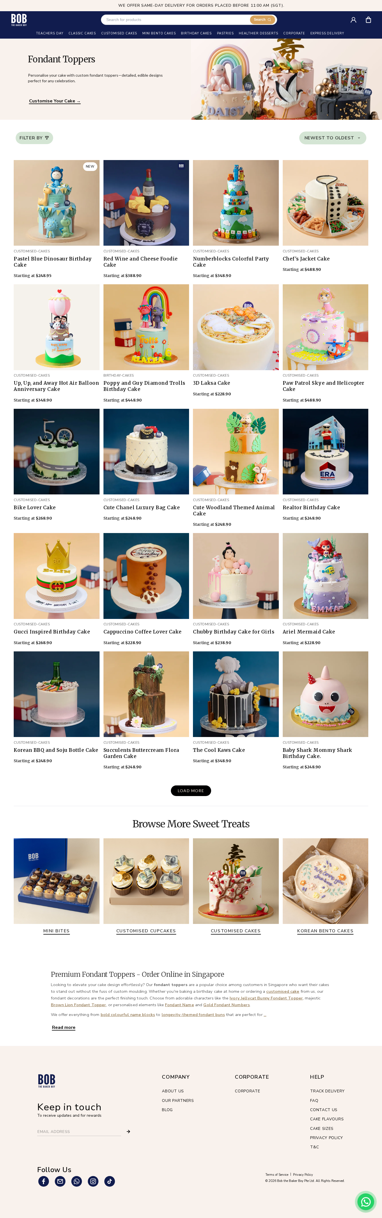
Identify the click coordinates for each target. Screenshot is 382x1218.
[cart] (372, 18)
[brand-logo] (19, 19)
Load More (191, 790)
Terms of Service (276, 1175)
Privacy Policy (326, 1137)
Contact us (324, 1110)
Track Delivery (327, 1091)
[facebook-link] (43, 1181)
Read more (64, 1027)
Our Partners (178, 1100)
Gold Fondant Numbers (226, 1005)
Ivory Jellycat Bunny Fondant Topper (266, 998)
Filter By (31, 138)
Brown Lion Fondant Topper (78, 1005)
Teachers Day (49, 34)
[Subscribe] (128, 1131)
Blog (167, 1110)
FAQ (314, 1100)
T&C (314, 1147)
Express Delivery (327, 34)
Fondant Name (179, 1005)
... (265, 1014)
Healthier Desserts (258, 34)
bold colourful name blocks (128, 1014)
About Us (173, 1091)
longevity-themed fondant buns (193, 1014)
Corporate (247, 1091)
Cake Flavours (327, 1119)
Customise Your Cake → (55, 101)
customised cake (282, 991)
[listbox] (332, 138)
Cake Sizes (322, 1128)
